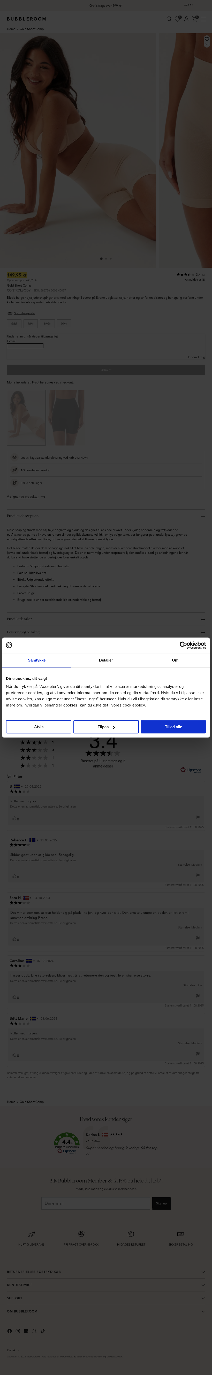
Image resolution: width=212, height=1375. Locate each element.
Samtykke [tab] (37, 660)
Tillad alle (173, 727)
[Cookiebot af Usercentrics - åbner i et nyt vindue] (183, 645)
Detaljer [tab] (106, 660)
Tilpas (103, 727)
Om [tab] (175, 660)
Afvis (38, 727)
